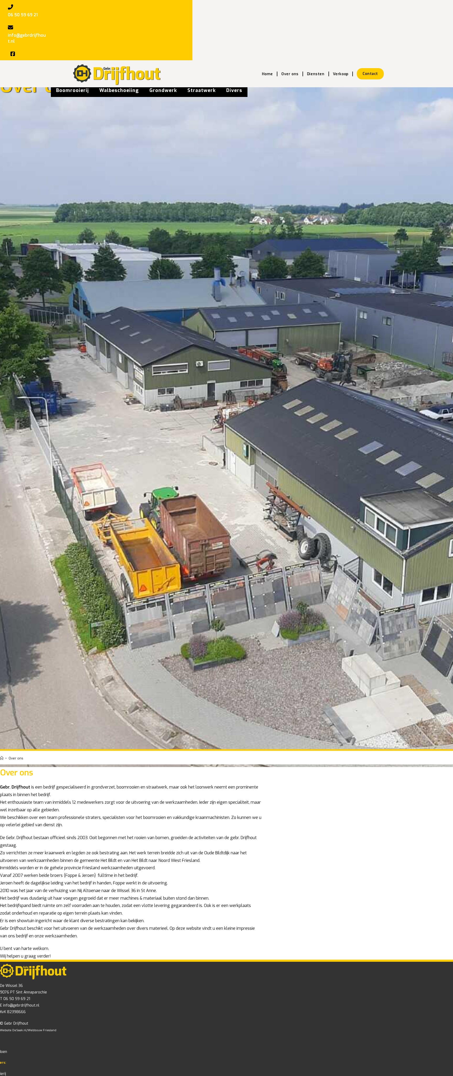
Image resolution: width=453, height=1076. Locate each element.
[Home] (1, 758)
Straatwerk (201, 90)
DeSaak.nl (19, 1030)
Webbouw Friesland (42, 1030)
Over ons (16, 758)
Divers (234, 90)
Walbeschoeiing (119, 90)
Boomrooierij (72, 90)
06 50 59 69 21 (23, 15)
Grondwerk (163, 90)
